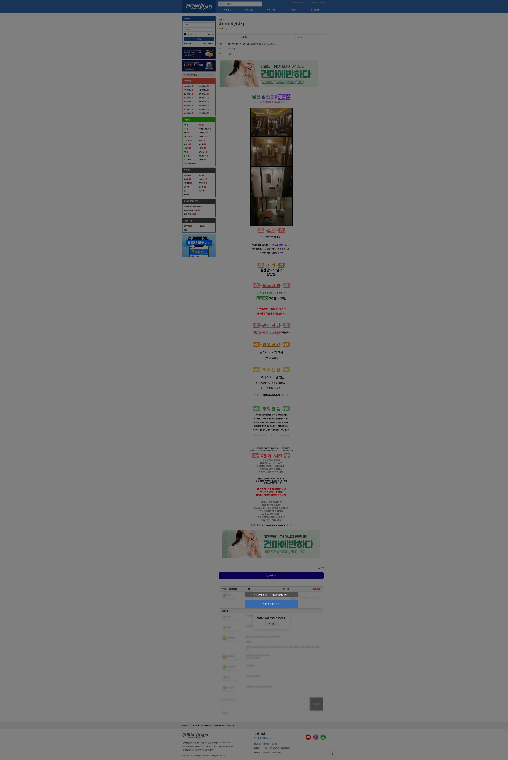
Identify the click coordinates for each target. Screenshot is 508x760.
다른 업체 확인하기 (271, 604)
